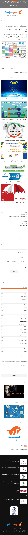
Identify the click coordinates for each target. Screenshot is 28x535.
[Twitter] (16, 5)
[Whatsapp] (11, 5)
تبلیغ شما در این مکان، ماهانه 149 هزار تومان (19, 449)
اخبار (13, 291)
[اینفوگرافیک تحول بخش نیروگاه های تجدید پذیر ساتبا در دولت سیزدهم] (14, 109)
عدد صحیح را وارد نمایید (21, 263)
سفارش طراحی (14, 1)
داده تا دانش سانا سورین (14, 531)
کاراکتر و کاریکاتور (13, 324)
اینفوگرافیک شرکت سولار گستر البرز (14, 182)
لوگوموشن (13, 337)
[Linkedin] (13, 5)
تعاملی (13, 310)
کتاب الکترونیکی (13, 329)
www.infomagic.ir (14, 501)
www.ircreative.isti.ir (10, 483)
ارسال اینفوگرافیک (7, 1)
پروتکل (20, 62)
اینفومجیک (14, 2)
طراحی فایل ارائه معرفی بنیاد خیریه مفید (14, 98)
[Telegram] (10, 5)
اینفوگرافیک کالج (23, 2)
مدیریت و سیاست (13, 340)
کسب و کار (13, 332)
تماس (14, 3)
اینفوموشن (13, 302)
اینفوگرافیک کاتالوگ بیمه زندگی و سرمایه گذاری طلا (14, 161)
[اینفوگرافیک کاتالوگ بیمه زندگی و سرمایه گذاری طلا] (14, 150)
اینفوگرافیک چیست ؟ (21, 1)
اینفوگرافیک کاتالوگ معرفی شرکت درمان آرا (14, 202)
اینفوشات (10, 2)
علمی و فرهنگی (13, 318)
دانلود (13, 313)
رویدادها (18, 2)
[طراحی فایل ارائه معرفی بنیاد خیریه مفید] (14, 88)
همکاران (13, 348)
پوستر (13, 307)
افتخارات (19, 528)
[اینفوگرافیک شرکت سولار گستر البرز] (14, 171)
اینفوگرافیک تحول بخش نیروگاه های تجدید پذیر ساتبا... (14, 119)
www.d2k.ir (11, 476)
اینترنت (25, 62)
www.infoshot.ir (17, 492)
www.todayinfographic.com (14, 463)
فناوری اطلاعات (13, 321)
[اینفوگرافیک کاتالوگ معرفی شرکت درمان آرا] (14, 192)
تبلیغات (7, 2)
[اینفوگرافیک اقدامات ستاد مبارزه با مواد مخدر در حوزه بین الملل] (14, 130)
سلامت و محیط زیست (13, 315)
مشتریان (15, 528)
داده (16, 62)
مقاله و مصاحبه (13, 343)
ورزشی (13, 351)
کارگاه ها (13, 326)
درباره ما (4, 2)
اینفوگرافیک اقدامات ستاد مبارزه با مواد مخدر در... (14, 140)
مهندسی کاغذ (13, 346)
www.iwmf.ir (17, 468)
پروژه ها (20, 25)
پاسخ (2, 212)
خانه (26, 25)
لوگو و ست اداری (13, 335)
